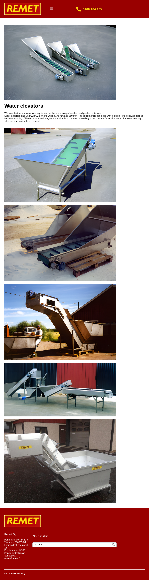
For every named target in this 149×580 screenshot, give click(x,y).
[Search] (113, 545)
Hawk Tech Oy (18, 573)
